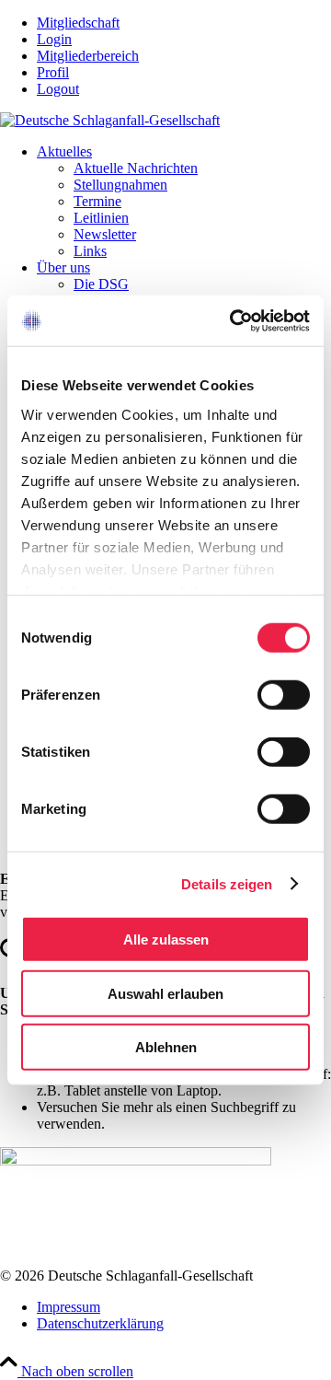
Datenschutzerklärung (100, 1323)
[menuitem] (184, 23)
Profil (53, 72)
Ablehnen (166, 1047)
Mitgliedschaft (78, 22)
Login (54, 39)
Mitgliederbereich (88, 56)
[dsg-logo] (110, 120)
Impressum (68, 1307)
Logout (58, 89)
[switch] (283, 695)
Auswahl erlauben (165, 993)
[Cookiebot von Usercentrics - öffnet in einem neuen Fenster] (233, 320)
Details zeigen (226, 883)
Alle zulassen (166, 939)
